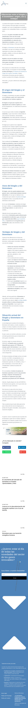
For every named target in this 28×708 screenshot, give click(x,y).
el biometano (11, 47)
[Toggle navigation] (22, 3)
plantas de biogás (21, 196)
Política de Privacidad (6, 695)
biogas (4, 531)
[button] (6, 447)
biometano (5, 477)
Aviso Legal (4, 693)
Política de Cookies (5, 698)
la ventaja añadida (22, 300)
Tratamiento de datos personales (8, 663)
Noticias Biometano (19, 693)
